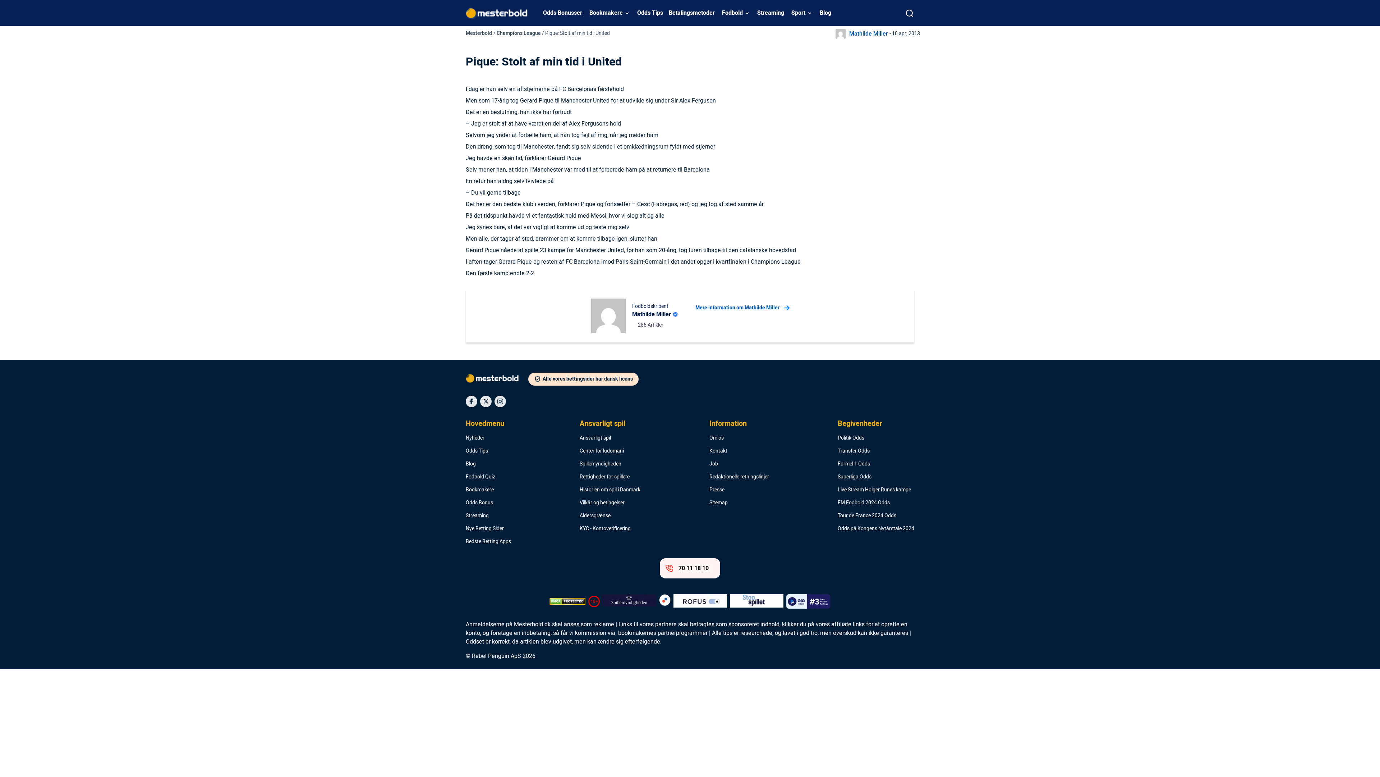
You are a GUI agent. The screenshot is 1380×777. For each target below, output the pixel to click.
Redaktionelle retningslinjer (739, 477)
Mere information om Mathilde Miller (737, 308)
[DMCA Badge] (567, 601)
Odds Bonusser (562, 13)
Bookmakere (606, 13)
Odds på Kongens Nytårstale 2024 (876, 528)
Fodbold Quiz (480, 477)
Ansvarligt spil (602, 424)
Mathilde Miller (868, 33)
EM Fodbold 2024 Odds (864, 502)
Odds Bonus (479, 502)
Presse (716, 490)
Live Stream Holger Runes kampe (874, 490)
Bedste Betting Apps (488, 541)
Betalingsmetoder (692, 13)
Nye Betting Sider (485, 528)
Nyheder (475, 438)
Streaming (770, 13)
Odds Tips (650, 13)
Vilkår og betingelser (602, 502)
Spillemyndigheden (600, 464)
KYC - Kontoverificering (605, 528)
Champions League (519, 33)
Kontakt (718, 451)
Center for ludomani (602, 451)
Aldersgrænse (595, 515)
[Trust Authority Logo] (629, 601)
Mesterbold (479, 33)
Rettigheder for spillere (605, 477)
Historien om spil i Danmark (610, 490)
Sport (798, 13)
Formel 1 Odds (854, 464)
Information (728, 424)
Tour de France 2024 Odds (867, 515)
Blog (825, 13)
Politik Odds (851, 438)
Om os (716, 438)
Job (713, 464)
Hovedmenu (485, 424)
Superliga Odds (854, 477)
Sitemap (718, 502)
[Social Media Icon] (471, 401)
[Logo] (497, 380)
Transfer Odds (854, 451)
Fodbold (732, 13)
